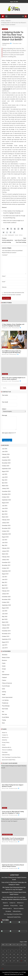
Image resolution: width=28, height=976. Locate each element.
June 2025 (5, 477)
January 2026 (5, 457)
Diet (3, 671)
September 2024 (6, 500)
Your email (5, 402)
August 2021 (5, 574)
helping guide (11, 235)
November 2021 (6, 565)
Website (4, 287)
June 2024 (5, 508)
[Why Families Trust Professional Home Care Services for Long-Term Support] (14, 827)
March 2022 (5, 554)
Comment (5, 255)
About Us (4, 732)
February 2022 (6, 557)
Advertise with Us (6, 747)
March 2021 (5, 588)
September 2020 (6, 605)
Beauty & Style (6, 657)
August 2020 (5, 608)
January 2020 (5, 628)
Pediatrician (5, 703)
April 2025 (4, 483)
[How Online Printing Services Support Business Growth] (14, 774)
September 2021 (6, 571)
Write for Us (5, 737)
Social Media (5, 717)
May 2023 (4, 545)
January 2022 (5, 559)
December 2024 (6, 491)
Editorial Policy (6, 754)
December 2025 (6, 460)
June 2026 (5, 451)
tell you (20, 235)
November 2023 (6, 528)
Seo (3, 711)
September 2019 (6, 639)
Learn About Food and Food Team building (20, 240)
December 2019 (6, 630)
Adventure (4, 654)
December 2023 (6, 525)
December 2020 (6, 596)
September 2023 (6, 534)
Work (3, 723)
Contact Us (5, 735)
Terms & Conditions (7, 749)
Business (4, 660)
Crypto (3, 663)
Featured (5, 29)
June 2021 (5, 579)
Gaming (4, 691)
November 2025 (6, 463)
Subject (4, 409)
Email (4, 281)
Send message (7, 440)
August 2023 (5, 537)
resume (16, 235)
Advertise (4, 740)
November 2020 (6, 599)
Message (4, 415)
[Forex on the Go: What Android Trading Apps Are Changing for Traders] (14, 800)
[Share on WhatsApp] (18, 228)
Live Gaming (5, 700)
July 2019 (4, 645)
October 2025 (5, 465)
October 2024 (5, 497)
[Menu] (6, 16)
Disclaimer (5, 752)
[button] (6, 16)
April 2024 (4, 514)
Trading (4, 720)
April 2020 (4, 619)
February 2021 (6, 591)
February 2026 (6, 454)
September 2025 (6, 468)
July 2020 (4, 611)
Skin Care (4, 714)
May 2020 (4, 616)
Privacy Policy (5, 742)
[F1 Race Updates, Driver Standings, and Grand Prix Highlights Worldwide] (14, 313)
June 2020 (5, 613)
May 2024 (4, 511)
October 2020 (5, 602)
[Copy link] (14, 232)
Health (3, 694)
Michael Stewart (6, 43)
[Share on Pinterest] (22, 228)
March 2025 (5, 485)
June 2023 (5, 542)
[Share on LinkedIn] (14, 228)
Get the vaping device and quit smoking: (7, 240)
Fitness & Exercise (7, 683)
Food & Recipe (6, 686)
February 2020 (6, 625)
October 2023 (5, 531)
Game (3, 689)
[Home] (3, 16)
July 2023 (4, 539)
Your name (5, 395)
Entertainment (5, 674)
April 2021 (4, 585)
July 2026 (4, 448)
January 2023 (5, 551)
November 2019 (6, 633)
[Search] (23, 16)
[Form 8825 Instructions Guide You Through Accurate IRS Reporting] (14, 340)
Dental (3, 666)
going (6, 235)
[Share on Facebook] (7, 228)
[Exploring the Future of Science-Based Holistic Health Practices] (14, 854)
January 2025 (5, 488)
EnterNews (13, 974)
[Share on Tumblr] (7, 232)
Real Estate (5, 708)
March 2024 (5, 517)
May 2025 (4, 480)
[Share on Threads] (10, 232)
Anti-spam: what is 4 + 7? (9, 432)
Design (4, 669)
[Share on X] (11, 228)
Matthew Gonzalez (14, 788)
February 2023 (6, 548)
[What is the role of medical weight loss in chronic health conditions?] (14, 366)
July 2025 (4, 474)
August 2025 (5, 471)
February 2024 (6, 519)
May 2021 (4, 582)
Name (4, 276)
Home (3, 745)
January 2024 (5, 522)
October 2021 (5, 568)
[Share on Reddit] (3, 232)
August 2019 (5, 642)
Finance (4, 680)
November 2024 (6, 494)
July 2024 (4, 505)
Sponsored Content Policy (8, 759)
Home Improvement (7, 697)
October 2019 (5, 636)
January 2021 (5, 593)
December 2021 (6, 562)
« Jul (2, 968)
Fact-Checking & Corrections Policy (11, 757)
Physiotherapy (6, 706)
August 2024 (5, 502)
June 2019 (5, 648)
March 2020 (5, 622)
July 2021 (4, 576)
